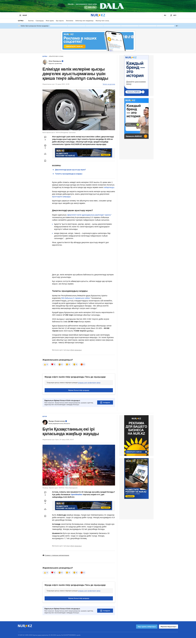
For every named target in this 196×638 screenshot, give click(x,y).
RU (165, 15)
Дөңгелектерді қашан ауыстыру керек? (70, 170)
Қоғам (44, 416)
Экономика (69, 20)
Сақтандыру (40, 20)
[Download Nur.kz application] (98, 6)
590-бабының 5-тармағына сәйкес (75, 298)
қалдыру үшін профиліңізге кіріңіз (89, 382)
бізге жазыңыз (76, 350)
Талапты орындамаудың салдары (68, 174)
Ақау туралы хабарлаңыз (147, 626)
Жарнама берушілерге (168, 626)
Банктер (31, 20)
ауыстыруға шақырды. (61, 197)
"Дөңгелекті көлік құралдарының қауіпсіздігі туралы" (89, 215)
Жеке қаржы (50, 20)
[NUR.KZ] (98, 15)
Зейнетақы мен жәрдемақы (84, 20)
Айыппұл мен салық (102, 20)
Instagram (106, 402)
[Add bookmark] (45, 160)
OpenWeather (76, 494)
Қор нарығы (60, 20)
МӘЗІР (25, 15)
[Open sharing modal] (45, 153)
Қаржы (20, 20)
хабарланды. (109, 187)
